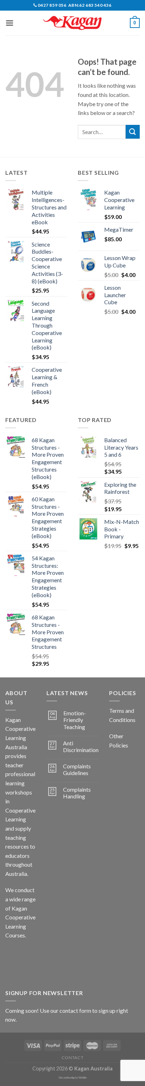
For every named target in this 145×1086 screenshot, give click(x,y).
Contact (72, 1057)
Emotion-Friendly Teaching (74, 720)
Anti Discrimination (81, 746)
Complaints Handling (77, 792)
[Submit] (133, 132)
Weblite (82, 1077)
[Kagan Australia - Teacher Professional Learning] (72, 23)
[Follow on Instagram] (24, 953)
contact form (75, 1010)
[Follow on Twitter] (12, 969)
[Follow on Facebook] (12, 953)
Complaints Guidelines (77, 769)
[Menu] (9, 22)
